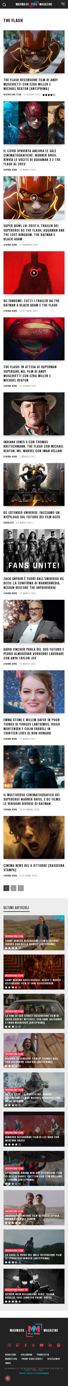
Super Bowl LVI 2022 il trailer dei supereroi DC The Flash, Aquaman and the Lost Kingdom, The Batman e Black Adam (34, 232)
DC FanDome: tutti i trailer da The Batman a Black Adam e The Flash (31, 302)
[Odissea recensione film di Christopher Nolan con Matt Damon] (34, 1207)
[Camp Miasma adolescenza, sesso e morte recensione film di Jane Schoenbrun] (34, 972)
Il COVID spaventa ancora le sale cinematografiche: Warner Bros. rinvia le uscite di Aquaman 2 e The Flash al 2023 (32, 157)
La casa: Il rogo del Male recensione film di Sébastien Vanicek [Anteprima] (33, 1256)
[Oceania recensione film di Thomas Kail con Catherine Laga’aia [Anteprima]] (34, 1050)
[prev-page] (55, 917)
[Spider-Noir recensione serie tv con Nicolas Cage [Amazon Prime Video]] (34, 1286)
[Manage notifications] (7, 1378)
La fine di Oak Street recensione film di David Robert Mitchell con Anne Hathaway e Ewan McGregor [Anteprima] (33, 1019)
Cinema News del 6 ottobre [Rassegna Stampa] (34, 867)
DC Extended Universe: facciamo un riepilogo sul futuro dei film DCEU (31, 514)
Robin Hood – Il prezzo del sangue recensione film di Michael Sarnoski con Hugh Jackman (32, 1097)
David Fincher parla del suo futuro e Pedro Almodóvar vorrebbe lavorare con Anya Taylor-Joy (33, 653)
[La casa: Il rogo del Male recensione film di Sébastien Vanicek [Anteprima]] (34, 1246)
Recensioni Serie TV (16, 1289)
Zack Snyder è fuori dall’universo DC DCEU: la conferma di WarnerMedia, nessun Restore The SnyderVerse (33, 583)
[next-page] (21, 888)
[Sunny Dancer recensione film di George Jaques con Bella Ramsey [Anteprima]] (34, 932)
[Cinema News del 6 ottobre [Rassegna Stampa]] (34, 837)
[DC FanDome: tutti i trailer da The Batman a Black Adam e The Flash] (34, 272)
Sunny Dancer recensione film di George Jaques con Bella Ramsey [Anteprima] (32, 942)
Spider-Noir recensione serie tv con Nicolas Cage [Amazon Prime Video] (29, 1295)
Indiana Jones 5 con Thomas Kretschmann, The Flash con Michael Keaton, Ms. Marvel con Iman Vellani (33, 446)
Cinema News (10, 170)
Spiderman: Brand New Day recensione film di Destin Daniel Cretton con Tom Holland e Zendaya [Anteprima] (33, 1176)
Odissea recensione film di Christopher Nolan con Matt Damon (32, 1217)
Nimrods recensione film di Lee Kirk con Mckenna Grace (32, 1138)
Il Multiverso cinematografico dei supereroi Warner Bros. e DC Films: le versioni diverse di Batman (32, 799)
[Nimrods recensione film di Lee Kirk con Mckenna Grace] (34, 1129)
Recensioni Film (12, 94)
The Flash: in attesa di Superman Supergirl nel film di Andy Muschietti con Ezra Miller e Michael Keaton (30, 373)
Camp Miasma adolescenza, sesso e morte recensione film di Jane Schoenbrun (33, 981)
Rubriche (8, 523)
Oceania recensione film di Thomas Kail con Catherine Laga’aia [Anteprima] (31, 1060)
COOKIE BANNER (41, 1373)
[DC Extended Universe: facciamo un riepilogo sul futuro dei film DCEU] (34, 484)
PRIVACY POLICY (26, 1373)
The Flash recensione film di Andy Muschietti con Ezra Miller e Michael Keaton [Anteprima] (30, 84)
